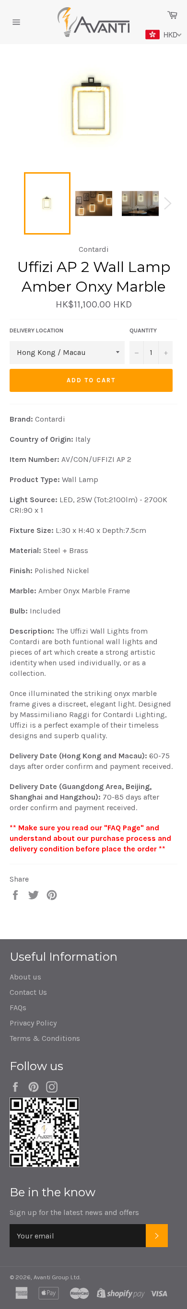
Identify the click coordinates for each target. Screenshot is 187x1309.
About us (25, 976)
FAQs (18, 1007)
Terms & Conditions (45, 1038)
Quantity (143, 330)
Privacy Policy (33, 1022)
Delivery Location (36, 330)
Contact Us (28, 992)
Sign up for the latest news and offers (74, 1212)
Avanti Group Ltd (57, 1277)
